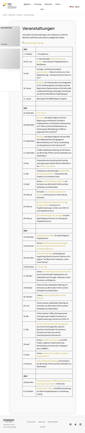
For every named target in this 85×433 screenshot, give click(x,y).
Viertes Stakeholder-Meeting (53, 181)
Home (5, 15)
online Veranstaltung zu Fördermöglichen (52, 324)
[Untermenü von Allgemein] (30, 4)
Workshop (40, 82)
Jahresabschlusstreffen (45, 235)
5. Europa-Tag (42, 267)
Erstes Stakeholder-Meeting (47, 361)
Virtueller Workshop (44, 253)
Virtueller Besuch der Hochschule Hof (56, 271)
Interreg (19, 15)
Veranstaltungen (29, 15)
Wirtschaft (12, 15)
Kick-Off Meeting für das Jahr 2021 (50, 215)
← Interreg (4, 44)
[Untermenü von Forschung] (41, 4)
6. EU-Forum (41, 113)
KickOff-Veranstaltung (50, 340)
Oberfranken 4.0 (44, 72)
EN (78, 7)
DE (72, 7)
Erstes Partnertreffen (45, 388)
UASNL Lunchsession (48, 166)
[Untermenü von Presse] (60, 4)
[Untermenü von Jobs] (44, 9)
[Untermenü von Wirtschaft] (52, 4)
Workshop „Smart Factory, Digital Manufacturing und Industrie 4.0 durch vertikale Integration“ (52, 246)
